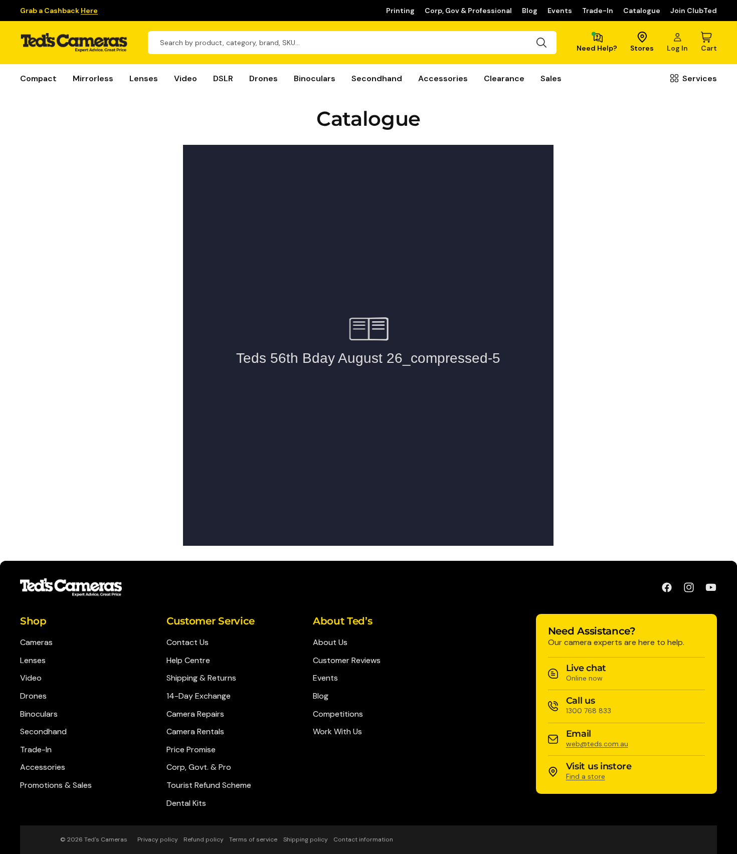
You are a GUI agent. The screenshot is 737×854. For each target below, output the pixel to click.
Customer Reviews (347, 660)
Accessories (443, 78)
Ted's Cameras (105, 839)
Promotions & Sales (56, 785)
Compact (38, 78)
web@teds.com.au (597, 743)
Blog (529, 10)
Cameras (36, 642)
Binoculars (314, 78)
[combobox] (352, 42)
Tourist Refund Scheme (208, 785)
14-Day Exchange (198, 696)
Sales (551, 78)
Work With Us (337, 731)
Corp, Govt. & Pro (198, 767)
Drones (263, 78)
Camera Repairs (195, 714)
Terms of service (253, 839)
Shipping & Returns (201, 678)
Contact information (363, 839)
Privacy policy (157, 839)
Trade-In (597, 10)
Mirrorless (93, 78)
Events (559, 10)
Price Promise (191, 749)
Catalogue (641, 10)
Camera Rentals (195, 731)
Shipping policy (305, 839)
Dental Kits (186, 803)
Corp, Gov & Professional (468, 10)
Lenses (143, 78)
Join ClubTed (693, 10)
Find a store (585, 776)
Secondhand (376, 78)
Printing (400, 10)
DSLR (223, 78)
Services (699, 78)
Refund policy (203, 839)
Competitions (338, 714)
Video (185, 78)
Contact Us (187, 642)
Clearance (504, 78)
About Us (330, 642)
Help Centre (188, 660)
